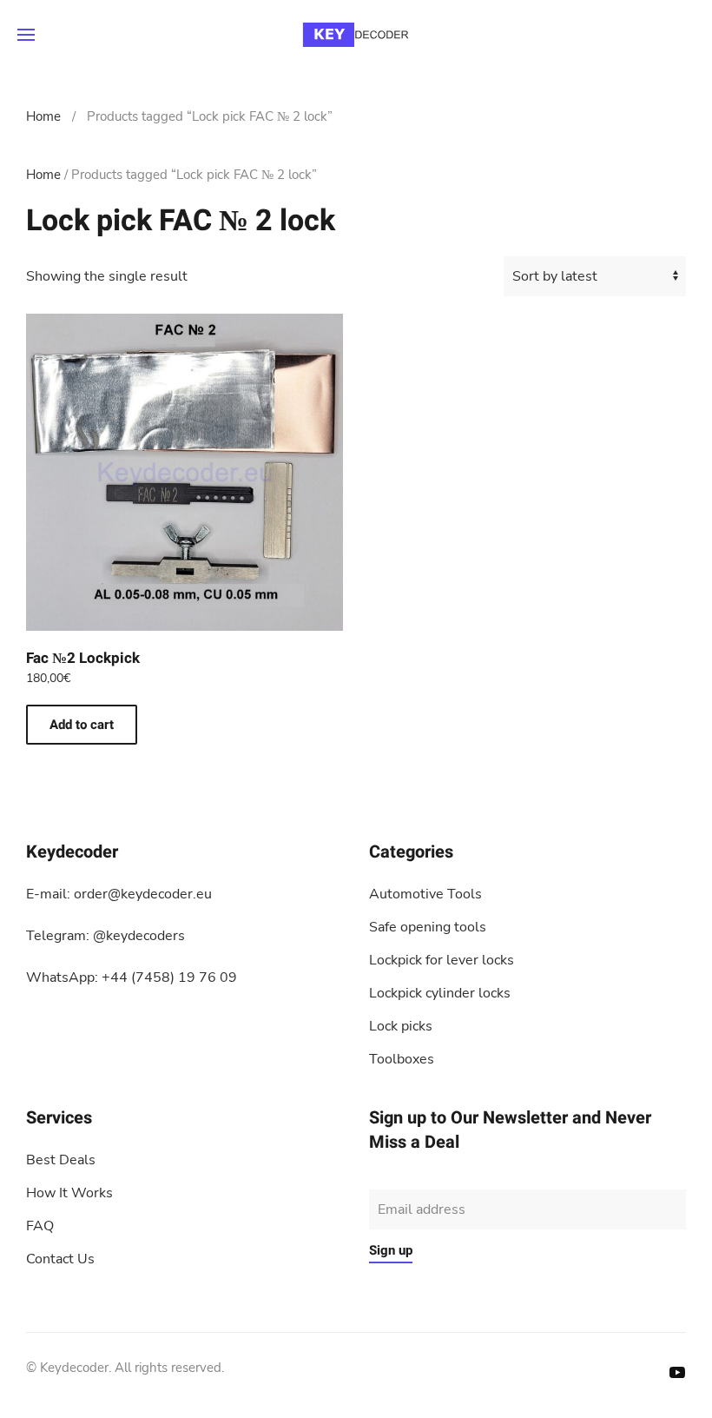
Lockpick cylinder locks (440, 993)
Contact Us (60, 1259)
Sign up (390, 1250)
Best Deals (61, 1160)
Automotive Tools (425, 894)
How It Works (69, 1193)
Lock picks (400, 1026)
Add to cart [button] (81, 724)
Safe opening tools (427, 927)
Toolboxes (401, 1059)
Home (43, 116)
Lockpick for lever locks (441, 960)
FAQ (40, 1226)
